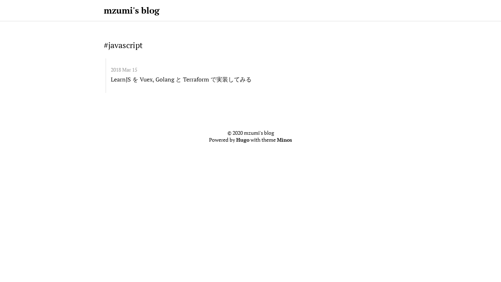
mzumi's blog (132, 10)
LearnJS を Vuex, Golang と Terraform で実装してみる (181, 79)
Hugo (242, 140)
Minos (284, 140)
